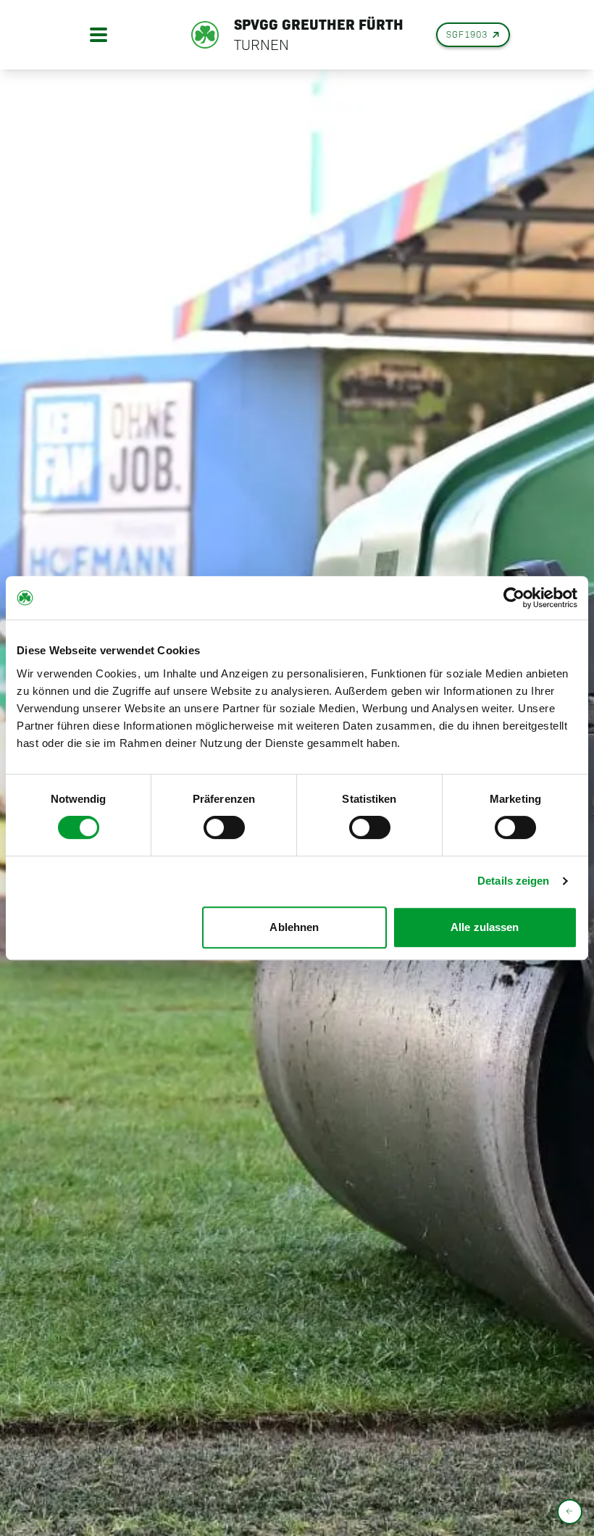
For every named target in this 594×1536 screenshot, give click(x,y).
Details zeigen (513, 881)
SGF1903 (467, 34)
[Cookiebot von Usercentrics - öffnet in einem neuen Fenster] (514, 598)
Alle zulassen (485, 927)
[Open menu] (98, 35)
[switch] (224, 827)
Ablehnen (294, 927)
